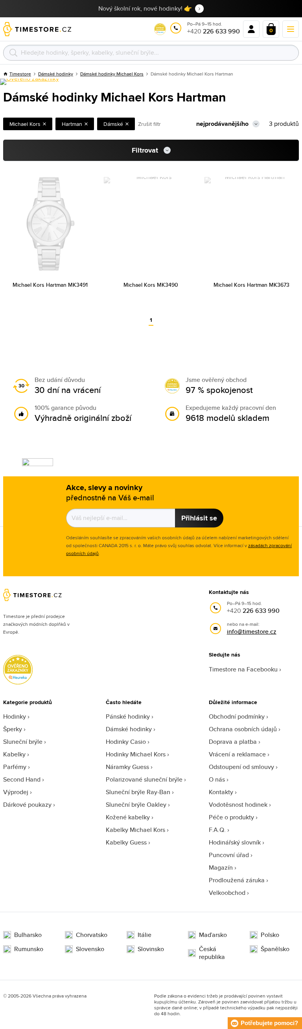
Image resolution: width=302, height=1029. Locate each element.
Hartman (72, 124)
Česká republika (212, 953)
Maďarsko (213, 935)
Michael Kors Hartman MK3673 (251, 285)
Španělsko (275, 949)
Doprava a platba (233, 741)
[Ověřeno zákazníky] (29, 82)
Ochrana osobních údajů (243, 729)
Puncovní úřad (229, 854)
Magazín (221, 867)
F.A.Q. (217, 829)
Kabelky (14, 754)
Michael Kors (25, 124)
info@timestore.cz (251, 631)
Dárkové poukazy (27, 804)
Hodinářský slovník (235, 842)
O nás (217, 779)
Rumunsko (28, 949)
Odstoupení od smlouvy (241, 766)
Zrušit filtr (149, 123)
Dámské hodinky (129, 729)
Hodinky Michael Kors (136, 754)
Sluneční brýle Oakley (136, 804)
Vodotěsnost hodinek (238, 804)
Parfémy (14, 766)
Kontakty (221, 792)
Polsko (270, 935)
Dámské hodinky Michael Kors (112, 74)
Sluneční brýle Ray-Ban (138, 792)
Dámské (113, 124)
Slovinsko (151, 949)
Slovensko (90, 949)
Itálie (144, 935)
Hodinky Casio (126, 741)
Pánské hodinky (128, 716)
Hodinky (14, 716)
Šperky (12, 729)
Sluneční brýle (22, 741)
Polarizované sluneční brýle (144, 779)
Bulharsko (28, 935)
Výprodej (15, 792)
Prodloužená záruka (237, 880)
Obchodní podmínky (237, 716)
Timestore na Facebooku (243, 669)
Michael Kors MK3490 (150, 285)
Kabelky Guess (126, 842)
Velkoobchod (227, 892)
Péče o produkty (231, 817)
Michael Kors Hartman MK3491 (50, 285)
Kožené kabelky (128, 817)
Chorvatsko (91, 935)
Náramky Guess (127, 766)
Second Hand (22, 779)
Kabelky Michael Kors (135, 829)
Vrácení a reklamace (237, 754)
